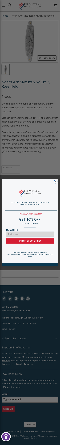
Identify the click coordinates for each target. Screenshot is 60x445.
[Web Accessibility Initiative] (6, 437)
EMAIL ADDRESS (12, 230)
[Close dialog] (55, 181)
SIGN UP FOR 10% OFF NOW (30, 240)
